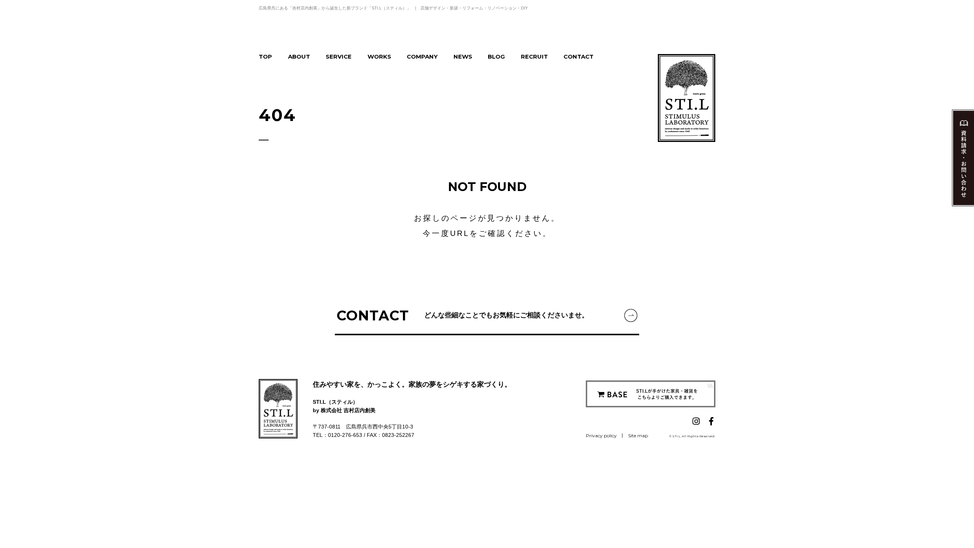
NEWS (463, 56)
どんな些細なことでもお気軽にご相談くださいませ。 (463, 315)
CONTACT (578, 56)
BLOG (496, 56)
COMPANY (422, 56)
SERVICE (339, 56)
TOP (265, 56)
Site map (638, 435)
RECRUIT (534, 56)
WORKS (379, 56)
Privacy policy (601, 435)
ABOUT (299, 56)
